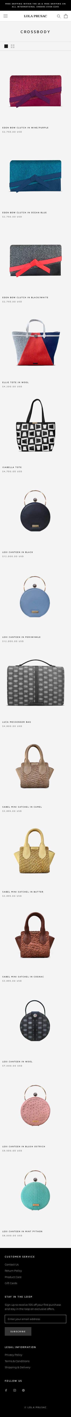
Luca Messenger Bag (16, 722)
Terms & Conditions (17, 1361)
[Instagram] (14, 1390)
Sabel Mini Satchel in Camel (22, 807)
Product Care (13, 1277)
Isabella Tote (12, 467)
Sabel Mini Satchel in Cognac (23, 976)
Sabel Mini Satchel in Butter (23, 892)
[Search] (59, 16)
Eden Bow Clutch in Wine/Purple (25, 127)
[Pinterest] (23, 1390)
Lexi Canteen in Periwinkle (21, 637)
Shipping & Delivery (17, 1367)
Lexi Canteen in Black (17, 552)
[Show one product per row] (6, 46)
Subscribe (18, 1331)
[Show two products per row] (12, 46)
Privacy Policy (13, 1354)
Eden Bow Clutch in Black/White (25, 297)
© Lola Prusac (35, 1407)
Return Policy (13, 1270)
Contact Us (12, 1264)
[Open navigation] (5, 15)
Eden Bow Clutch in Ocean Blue (24, 212)
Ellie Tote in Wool (15, 382)
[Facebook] (6, 1390)
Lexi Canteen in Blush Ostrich (23, 1146)
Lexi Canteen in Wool (17, 1061)
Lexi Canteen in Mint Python (22, 1231)
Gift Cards (11, 1283)
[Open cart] (65, 16)
